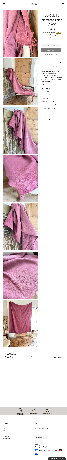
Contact (5, 430)
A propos (5, 423)
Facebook (7, 436)
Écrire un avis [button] (57, 357)
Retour (37, 423)
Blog (4, 428)
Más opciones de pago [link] (51, 54)
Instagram (7, 438)
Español (38, 442)
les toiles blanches (45, 445)
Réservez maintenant (57, 458)
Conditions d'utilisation (41, 428)
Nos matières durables (9, 425)
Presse (4, 433)
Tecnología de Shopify (41, 447)
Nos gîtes (37, 430)
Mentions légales (40, 425)
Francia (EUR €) (40, 437)
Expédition (38, 421)
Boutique (5, 421)
